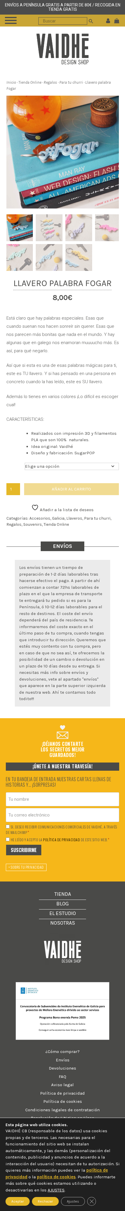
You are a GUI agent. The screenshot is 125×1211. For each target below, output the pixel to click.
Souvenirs (32, 524)
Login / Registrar (108, 20)
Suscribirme (24, 850)
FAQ (62, 1076)
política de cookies (56, 1177)
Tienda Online (29, 82)
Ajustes (73, 1201)
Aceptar (17, 1201)
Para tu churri (71, 82)
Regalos (50, 82)
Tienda (62, 894)
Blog (62, 903)
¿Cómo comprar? (62, 1051)
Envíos (62, 1060)
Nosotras (62, 923)
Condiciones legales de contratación (62, 1109)
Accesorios (39, 518)
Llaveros (74, 518)
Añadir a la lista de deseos (66, 509)
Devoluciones (62, 1068)
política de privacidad (61, 840)
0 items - (118, 20)
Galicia (58, 518)
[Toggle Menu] (11, 20)
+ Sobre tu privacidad (26, 867)
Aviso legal (62, 1084)
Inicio (11, 82)
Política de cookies (62, 1101)
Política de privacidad (62, 1093)
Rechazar (45, 1201)
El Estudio (62, 913)
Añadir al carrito (71, 489)
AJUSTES (56, 1190)
